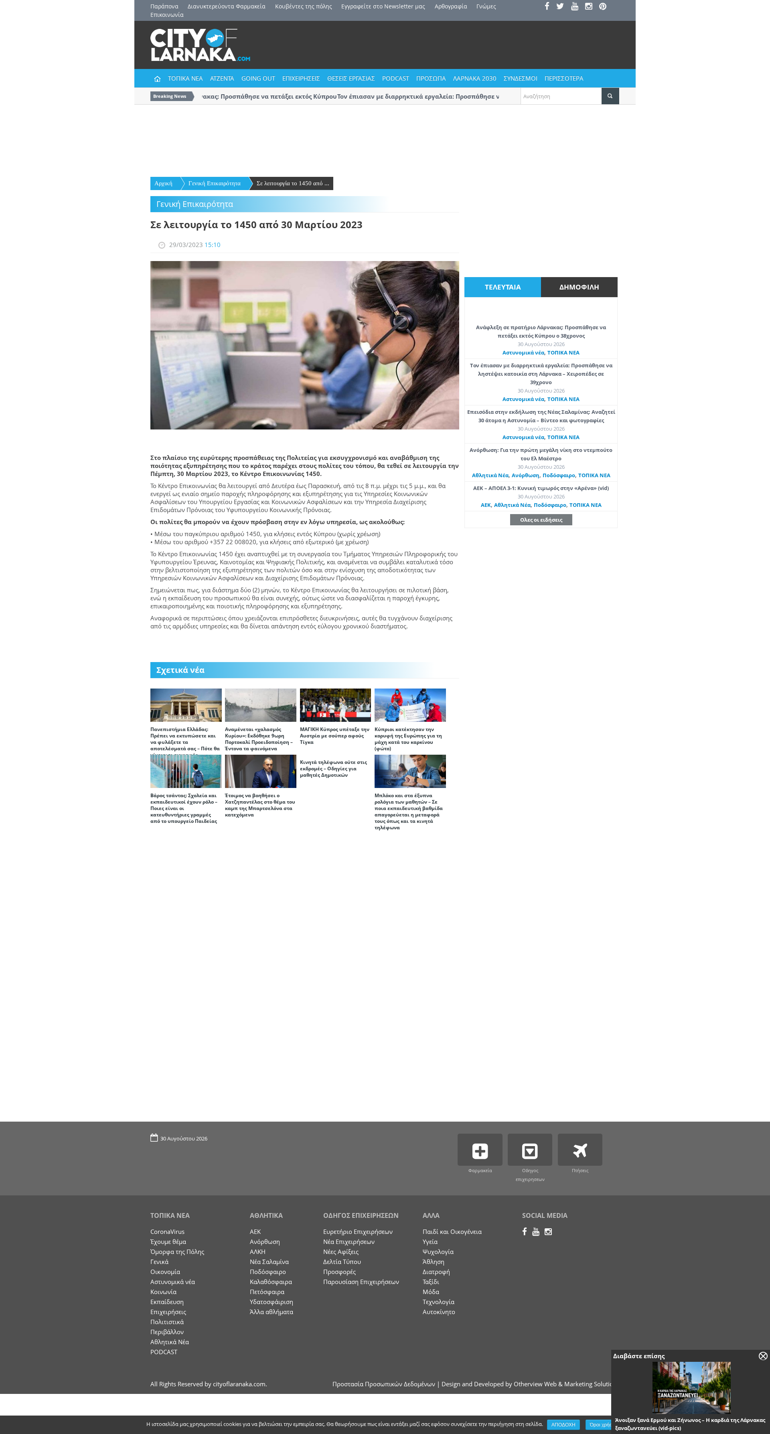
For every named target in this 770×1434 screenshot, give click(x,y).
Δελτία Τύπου (342, 1262)
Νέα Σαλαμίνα (269, 1262)
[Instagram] (591, 7)
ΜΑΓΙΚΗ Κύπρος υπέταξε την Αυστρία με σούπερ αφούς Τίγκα (334, 735)
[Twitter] (562, 7)
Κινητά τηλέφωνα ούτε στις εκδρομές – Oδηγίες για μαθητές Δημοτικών (333, 768)
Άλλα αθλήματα (271, 1312)
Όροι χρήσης (604, 1425)
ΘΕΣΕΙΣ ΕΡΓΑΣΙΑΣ (351, 78)
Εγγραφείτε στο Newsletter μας (383, 6)
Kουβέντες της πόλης (303, 6)
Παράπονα (164, 6)
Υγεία (430, 1242)
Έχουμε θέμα (168, 1242)
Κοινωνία (163, 1292)
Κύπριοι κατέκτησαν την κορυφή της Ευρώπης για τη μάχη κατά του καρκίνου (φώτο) (408, 739)
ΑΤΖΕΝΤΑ (222, 78)
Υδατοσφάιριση (271, 1302)
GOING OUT (258, 78)
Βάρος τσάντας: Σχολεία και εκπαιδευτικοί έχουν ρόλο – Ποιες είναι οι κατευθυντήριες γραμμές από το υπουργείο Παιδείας (183, 808)
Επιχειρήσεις (168, 1312)
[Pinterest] (605, 7)
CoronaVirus (167, 1231)
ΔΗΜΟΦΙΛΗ (579, 287)
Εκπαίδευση (167, 1302)
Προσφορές (339, 1272)
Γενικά (159, 1262)
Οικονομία (165, 1272)
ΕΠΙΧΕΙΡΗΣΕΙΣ (301, 78)
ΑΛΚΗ (257, 1252)
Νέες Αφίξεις (341, 1252)
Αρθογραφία (451, 6)
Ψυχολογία (438, 1252)
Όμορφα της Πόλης (177, 1252)
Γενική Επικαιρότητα (214, 183)
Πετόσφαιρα (267, 1292)
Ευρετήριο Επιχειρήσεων (358, 1231)
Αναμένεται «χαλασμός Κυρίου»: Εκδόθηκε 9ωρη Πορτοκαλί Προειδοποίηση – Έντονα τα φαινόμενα (259, 739)
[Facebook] (550, 7)
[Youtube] (577, 7)
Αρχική (163, 183)
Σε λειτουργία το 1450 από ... (293, 183)
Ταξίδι (431, 1282)
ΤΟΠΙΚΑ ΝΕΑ (185, 78)
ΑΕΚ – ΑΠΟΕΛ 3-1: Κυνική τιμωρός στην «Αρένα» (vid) (541, 488)
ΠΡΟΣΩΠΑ (431, 78)
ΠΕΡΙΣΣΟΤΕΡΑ (564, 78)
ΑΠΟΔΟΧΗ (563, 1425)
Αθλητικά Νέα (490, 475)
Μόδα (431, 1292)
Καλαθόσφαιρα (271, 1282)
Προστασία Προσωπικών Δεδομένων (383, 1384)
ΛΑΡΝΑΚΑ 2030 (474, 78)
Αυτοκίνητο (439, 1312)
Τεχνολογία (438, 1302)
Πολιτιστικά (167, 1322)
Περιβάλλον (167, 1332)
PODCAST (395, 78)
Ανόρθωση (525, 475)
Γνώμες (486, 6)
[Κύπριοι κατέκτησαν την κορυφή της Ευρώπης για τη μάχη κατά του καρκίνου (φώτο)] (410, 705)
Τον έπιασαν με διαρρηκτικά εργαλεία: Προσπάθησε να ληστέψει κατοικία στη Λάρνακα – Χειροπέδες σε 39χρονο (541, 374)
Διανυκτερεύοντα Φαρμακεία (226, 6)
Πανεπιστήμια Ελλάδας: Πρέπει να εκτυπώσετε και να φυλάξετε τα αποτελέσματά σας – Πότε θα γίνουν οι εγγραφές (185, 742)
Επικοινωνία (167, 14)
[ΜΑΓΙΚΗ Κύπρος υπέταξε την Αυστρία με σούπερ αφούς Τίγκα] (335, 705)
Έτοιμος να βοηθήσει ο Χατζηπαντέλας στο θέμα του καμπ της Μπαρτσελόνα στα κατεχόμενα (260, 805)
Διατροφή (436, 1272)
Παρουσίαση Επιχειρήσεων (361, 1282)
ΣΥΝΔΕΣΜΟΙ (520, 78)
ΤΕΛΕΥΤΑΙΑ (503, 287)
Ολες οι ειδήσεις (541, 519)
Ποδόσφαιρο (559, 475)
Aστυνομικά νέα (523, 352)
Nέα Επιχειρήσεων (349, 1242)
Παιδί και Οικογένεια (452, 1231)
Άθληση (433, 1262)
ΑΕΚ (486, 504)
